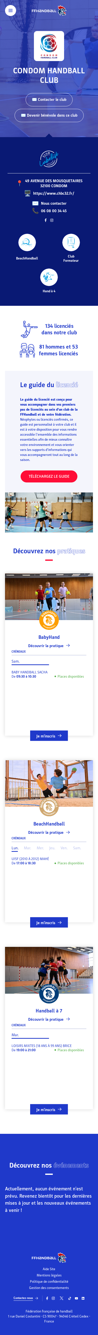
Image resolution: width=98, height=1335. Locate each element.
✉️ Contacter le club (49, 99)
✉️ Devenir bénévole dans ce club (49, 115)
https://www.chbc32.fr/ (53, 193)
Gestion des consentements (49, 1288)
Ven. (64, 848)
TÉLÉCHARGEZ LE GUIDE (49, 476)
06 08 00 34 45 (54, 210)
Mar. (27, 848)
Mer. (40, 848)
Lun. (15, 848)
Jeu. (52, 848)
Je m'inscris (45, 735)
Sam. (16, 661)
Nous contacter (54, 203)
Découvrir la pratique (46, 645)
